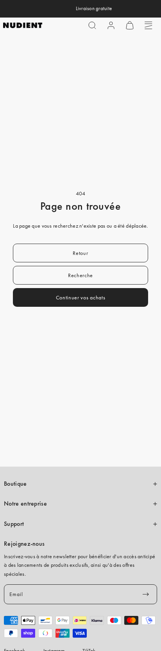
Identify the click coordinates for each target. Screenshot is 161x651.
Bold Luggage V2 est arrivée (69, 8)
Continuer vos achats (81, 297)
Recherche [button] (80, 275)
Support (14, 524)
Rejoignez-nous (24, 544)
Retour (80, 253)
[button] (92, 25)
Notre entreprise (25, 504)
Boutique (15, 484)
